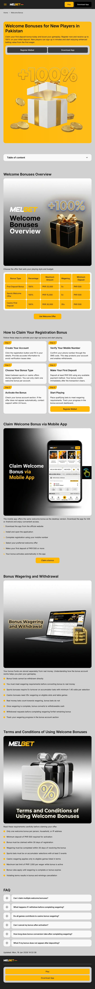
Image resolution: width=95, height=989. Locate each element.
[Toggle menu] (5, 4)
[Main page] (17, 4)
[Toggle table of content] (87, 157)
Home (5, 13)
